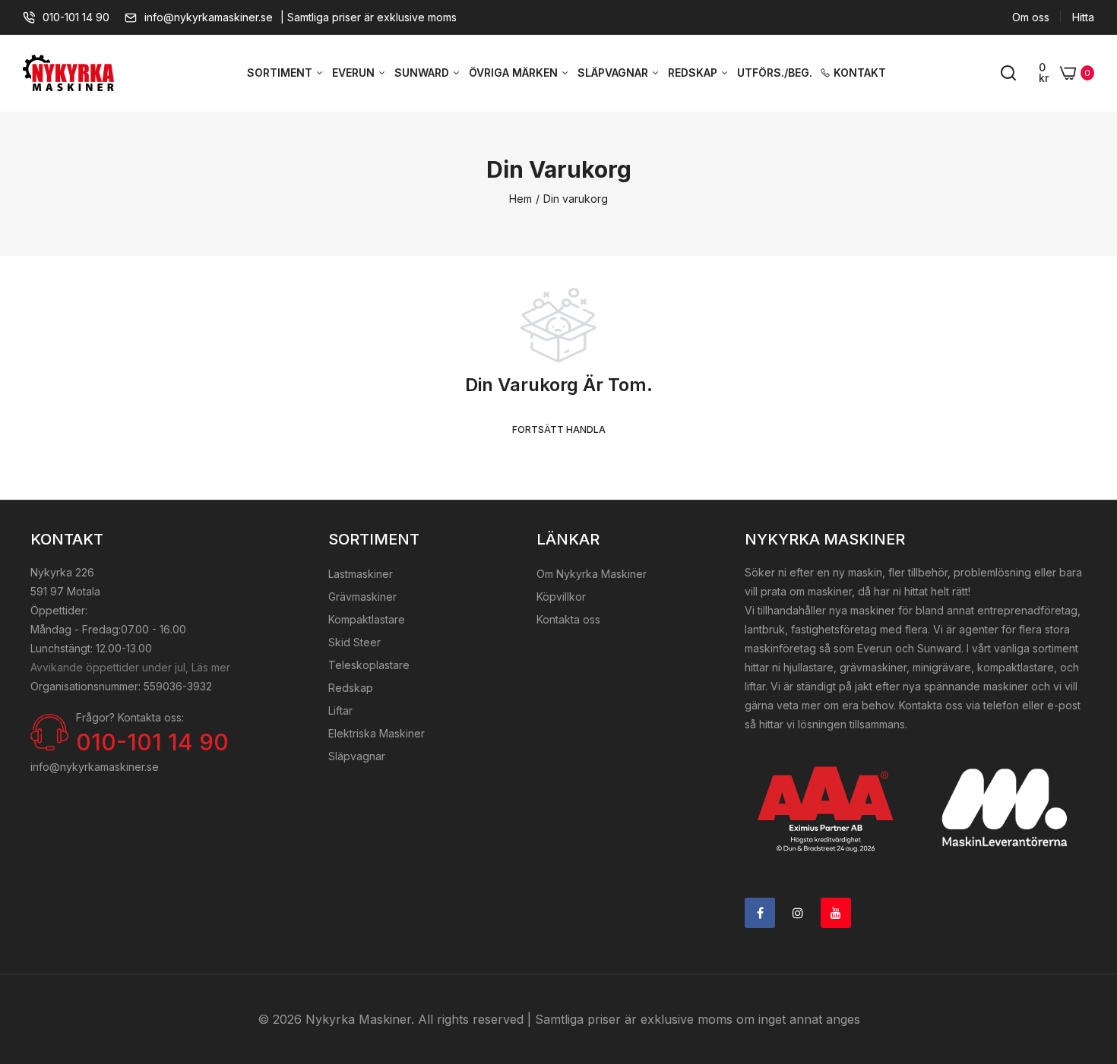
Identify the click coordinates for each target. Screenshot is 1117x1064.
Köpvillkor (561, 596)
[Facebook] (760, 913)
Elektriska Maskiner (376, 733)
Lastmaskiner (360, 573)
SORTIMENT (281, 72)
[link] (1087, 954)
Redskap (350, 687)
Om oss (1030, 17)
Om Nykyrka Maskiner (591, 573)
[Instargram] (798, 913)
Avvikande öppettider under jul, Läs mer (130, 667)
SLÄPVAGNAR (614, 72)
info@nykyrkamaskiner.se (208, 17)
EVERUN (355, 72)
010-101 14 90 (76, 17)
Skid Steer (354, 642)
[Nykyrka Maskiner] (68, 73)
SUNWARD (423, 72)
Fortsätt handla (559, 429)
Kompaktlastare (366, 619)
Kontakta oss (568, 619)
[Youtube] (836, 913)
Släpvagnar (356, 756)
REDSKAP (694, 72)
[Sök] (1008, 73)
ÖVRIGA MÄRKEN (515, 72)
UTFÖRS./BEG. (774, 72)
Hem (520, 198)
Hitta (1083, 17)
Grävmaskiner (362, 596)
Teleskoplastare (369, 664)
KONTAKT (860, 72)
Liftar (340, 710)
